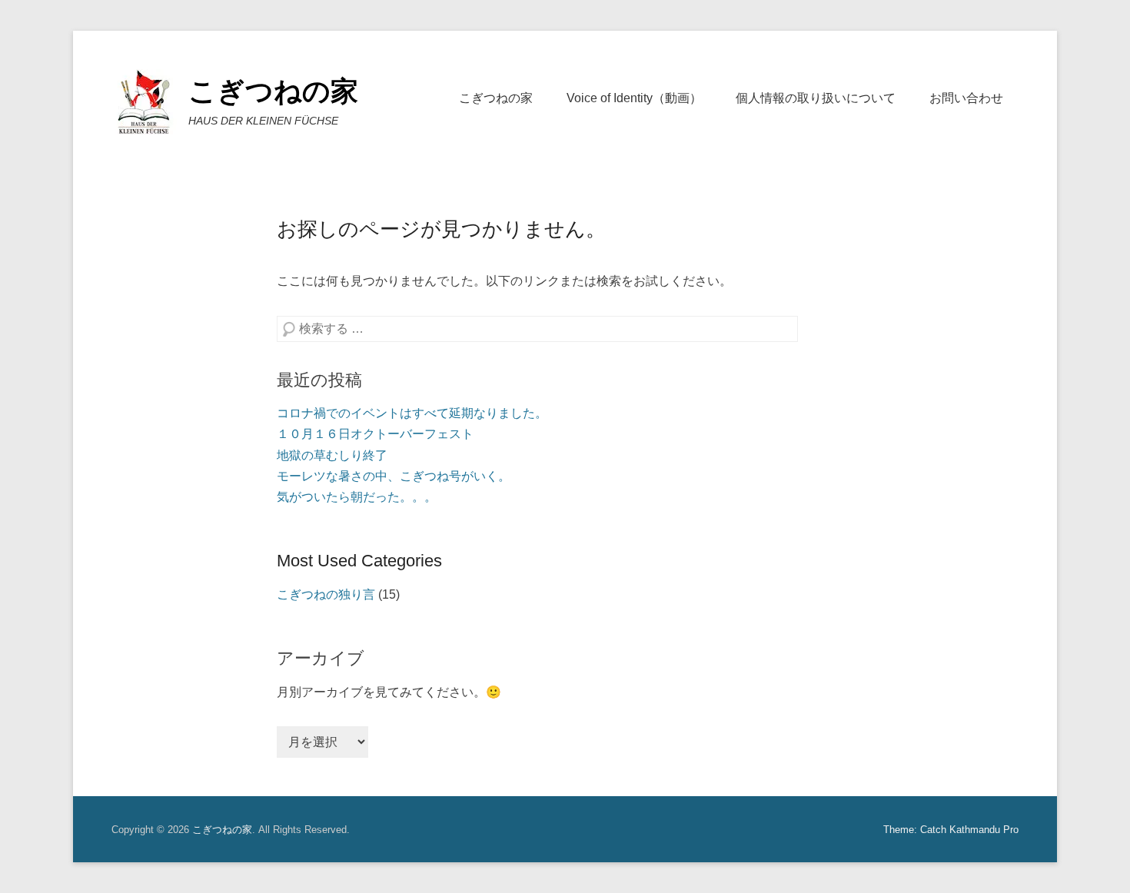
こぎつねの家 (273, 91)
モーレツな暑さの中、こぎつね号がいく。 (393, 476)
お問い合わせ (966, 98)
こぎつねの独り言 (326, 594)
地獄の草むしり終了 (332, 455)
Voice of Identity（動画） (634, 98)
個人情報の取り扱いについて (816, 98)
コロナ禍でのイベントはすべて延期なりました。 (412, 413)
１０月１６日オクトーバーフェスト (375, 433)
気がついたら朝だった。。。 (357, 496)
